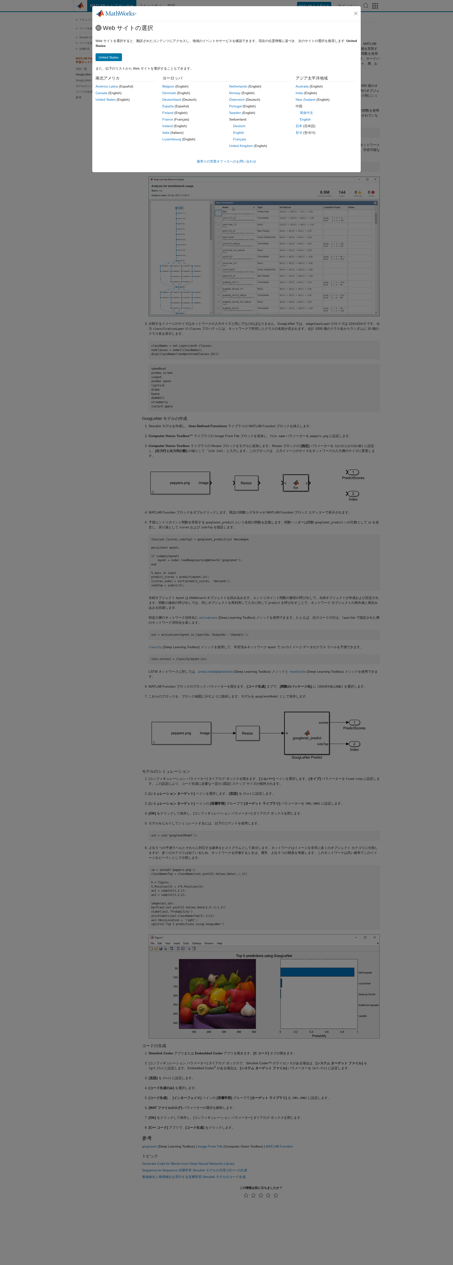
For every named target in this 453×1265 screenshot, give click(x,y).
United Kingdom (241, 146)
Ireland (167, 126)
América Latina (107, 86)
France (167, 119)
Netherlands (238, 86)
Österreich (237, 99)
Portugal (235, 106)
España (168, 106)
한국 (299, 132)
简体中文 (306, 113)
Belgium (168, 86)
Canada (101, 93)
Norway (234, 93)
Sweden (235, 113)
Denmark (169, 93)
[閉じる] (355, 13)
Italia (165, 132)
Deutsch (239, 126)
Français (239, 139)
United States (106, 99)
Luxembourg (171, 139)
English (238, 132)
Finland (167, 113)
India (299, 93)
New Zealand (305, 99)
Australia (302, 86)
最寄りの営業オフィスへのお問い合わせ (226, 161)
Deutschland (171, 99)
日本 (299, 126)
